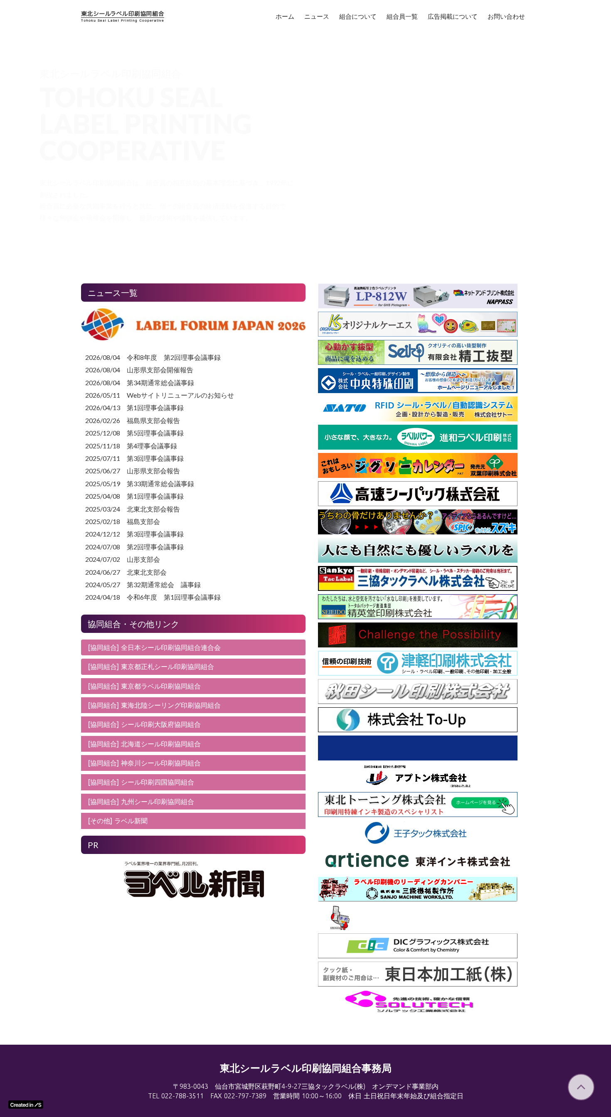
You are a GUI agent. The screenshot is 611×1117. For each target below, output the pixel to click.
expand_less (581, 1087)
